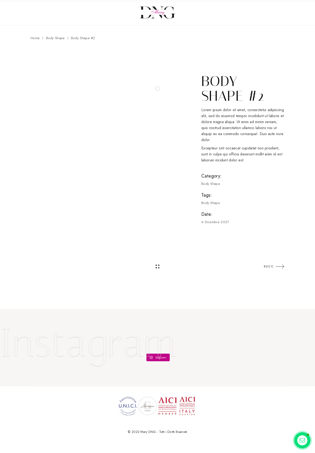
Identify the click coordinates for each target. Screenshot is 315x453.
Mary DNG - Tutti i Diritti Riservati (163, 431)
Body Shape (210, 183)
